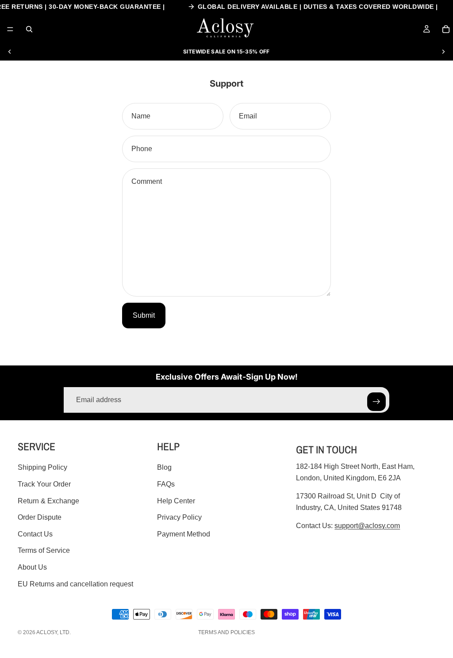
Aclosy (46, 632)
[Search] (29, 29)
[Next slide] (443, 51)
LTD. (65, 632)
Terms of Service (44, 550)
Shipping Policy (42, 467)
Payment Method (183, 533)
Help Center (176, 500)
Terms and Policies (226, 632)
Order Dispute (39, 517)
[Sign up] (376, 401)
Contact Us (35, 533)
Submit (144, 315)
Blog (164, 467)
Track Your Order (44, 484)
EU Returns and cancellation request (75, 583)
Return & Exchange (48, 500)
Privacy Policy (179, 517)
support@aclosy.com (367, 525)
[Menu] (10, 29)
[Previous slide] (9, 51)
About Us (32, 567)
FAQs (166, 484)
